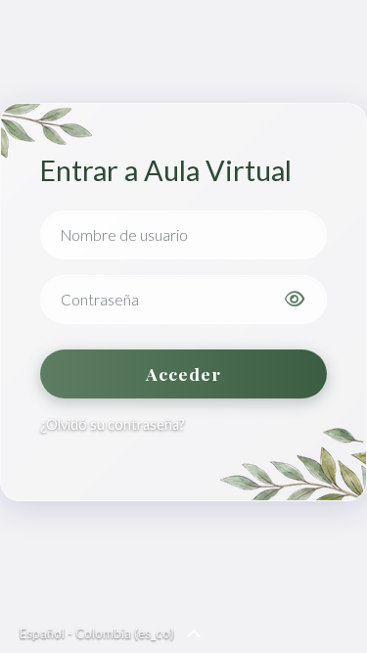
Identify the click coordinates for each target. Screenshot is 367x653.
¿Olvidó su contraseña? (112, 424)
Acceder (183, 373)
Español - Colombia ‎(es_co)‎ (97, 633)
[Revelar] (294, 299)
